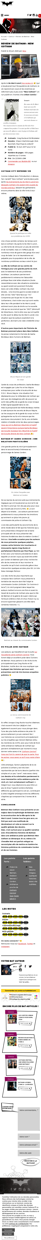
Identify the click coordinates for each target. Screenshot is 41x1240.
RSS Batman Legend (29, 1189)
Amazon (11, 164)
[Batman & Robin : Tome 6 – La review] (12, 1086)
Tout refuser (8, 1234)
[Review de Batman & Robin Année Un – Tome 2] (12, 1041)
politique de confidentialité (18, 1224)
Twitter (30, 944)
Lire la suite (24, 1023)
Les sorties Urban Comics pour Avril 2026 (26, 1017)
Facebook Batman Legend (27, 15)
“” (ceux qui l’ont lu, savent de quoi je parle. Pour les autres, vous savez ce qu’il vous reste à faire (20, 754)
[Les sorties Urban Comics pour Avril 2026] (12, 1019)
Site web (20, 966)
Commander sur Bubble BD (19, 161)
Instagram (5, 947)
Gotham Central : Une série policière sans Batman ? (26, 1062)
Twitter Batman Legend (30, 15)
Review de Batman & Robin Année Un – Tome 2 (26, 1040)
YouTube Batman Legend (37, 15)
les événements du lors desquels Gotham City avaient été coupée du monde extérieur (19, 185)
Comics (11, 36)
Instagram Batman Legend (34, 15)
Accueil (4, 36)
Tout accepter (8, 1230)
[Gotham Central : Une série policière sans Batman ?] (12, 1063)
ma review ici (27, 83)
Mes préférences (9, 1238)
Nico (24, 51)
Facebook (22, 944)
